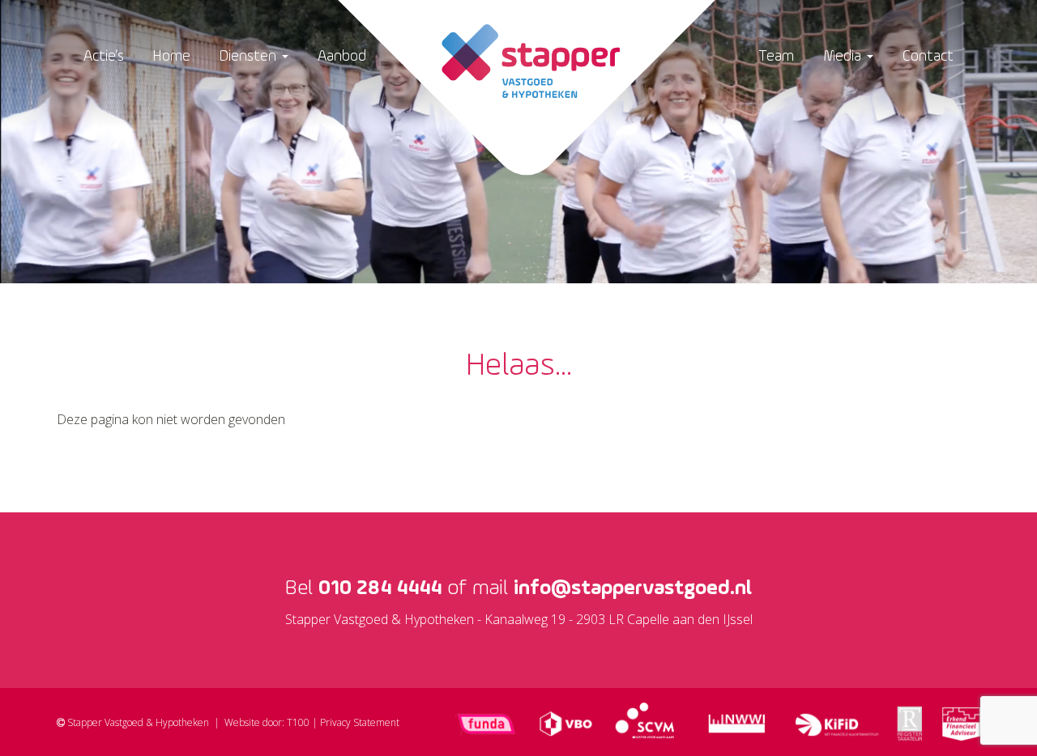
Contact (928, 56)
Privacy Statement (359, 722)
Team (776, 56)
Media (844, 56)
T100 (298, 722)
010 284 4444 (380, 588)
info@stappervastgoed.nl (633, 588)
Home (171, 56)
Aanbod (342, 56)
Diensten (250, 56)
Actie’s (103, 56)
